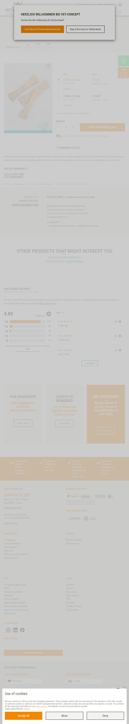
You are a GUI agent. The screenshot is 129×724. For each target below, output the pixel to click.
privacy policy (41, 706)
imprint (27, 709)
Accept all (23, 715)
